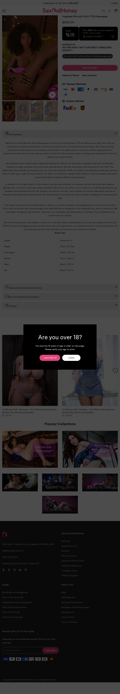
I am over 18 (49, 358)
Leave (71, 358)
